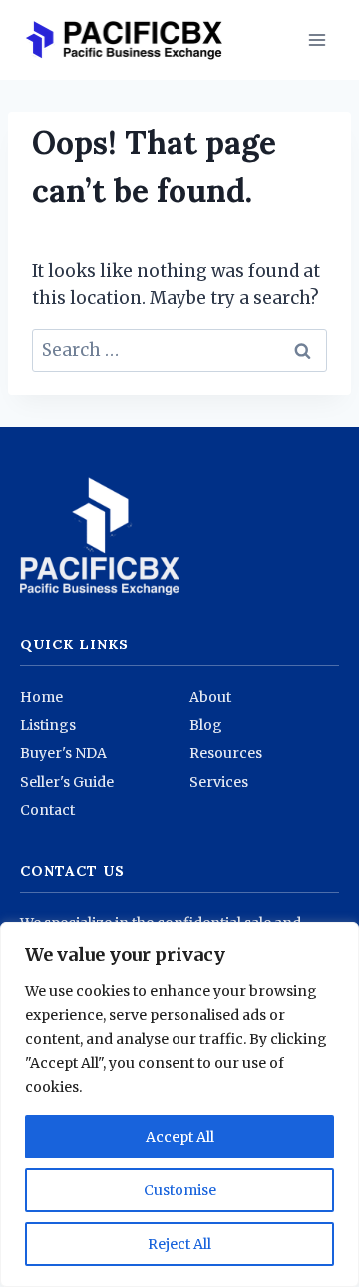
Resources (225, 753)
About (210, 697)
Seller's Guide (67, 782)
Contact (47, 810)
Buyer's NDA (63, 753)
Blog (205, 725)
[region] (179, 1104)
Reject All (179, 1244)
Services (218, 782)
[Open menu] (316, 39)
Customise (180, 1190)
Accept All (180, 1137)
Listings (48, 725)
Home (41, 697)
